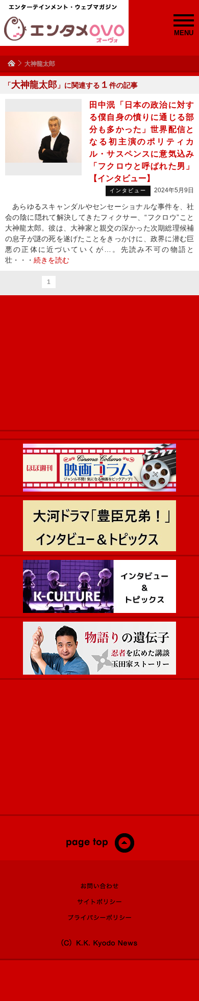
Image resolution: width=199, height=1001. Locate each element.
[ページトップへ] (99, 850)
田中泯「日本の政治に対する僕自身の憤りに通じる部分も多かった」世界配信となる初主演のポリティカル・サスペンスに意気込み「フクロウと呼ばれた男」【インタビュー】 (141, 141)
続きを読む (51, 260)
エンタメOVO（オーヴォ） (64, 29)
